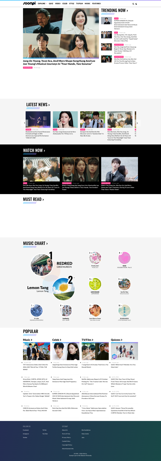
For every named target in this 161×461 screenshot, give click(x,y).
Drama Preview (28, 67)
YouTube (45, 434)
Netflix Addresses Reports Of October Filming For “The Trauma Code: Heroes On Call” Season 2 (95, 381)
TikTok (44, 430)
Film (116, 32)
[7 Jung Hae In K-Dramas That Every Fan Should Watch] (95, 351)
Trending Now (113, 10)
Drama (83, 129)
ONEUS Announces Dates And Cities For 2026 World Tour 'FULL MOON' (35, 409)
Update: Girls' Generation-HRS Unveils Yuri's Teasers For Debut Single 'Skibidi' (36, 395)
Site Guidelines (86, 430)
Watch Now (33, 150)
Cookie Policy (66, 441)
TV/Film (86, 339)
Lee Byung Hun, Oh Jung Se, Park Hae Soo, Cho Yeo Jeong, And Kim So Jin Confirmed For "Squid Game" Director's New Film (126, 38)
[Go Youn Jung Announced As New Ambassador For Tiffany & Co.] (65, 119)
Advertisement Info (68, 448)
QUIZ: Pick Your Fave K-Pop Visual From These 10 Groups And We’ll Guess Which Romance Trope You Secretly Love (124, 382)
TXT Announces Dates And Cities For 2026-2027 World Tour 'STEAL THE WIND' (35, 367)
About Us (65, 430)
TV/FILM (79, 4)
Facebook (26, 430)
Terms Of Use (66, 434)
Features (96, 4)
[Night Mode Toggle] (136, 4)
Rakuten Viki (84, 455)
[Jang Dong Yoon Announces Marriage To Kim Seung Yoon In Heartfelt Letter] (65, 351)
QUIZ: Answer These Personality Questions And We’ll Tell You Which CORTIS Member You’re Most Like (123, 410)
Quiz (51, 4)
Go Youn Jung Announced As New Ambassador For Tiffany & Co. (64, 133)
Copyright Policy (67, 445)
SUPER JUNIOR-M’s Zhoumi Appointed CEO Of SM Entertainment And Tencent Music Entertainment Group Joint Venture (125, 24)
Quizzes (115, 339)
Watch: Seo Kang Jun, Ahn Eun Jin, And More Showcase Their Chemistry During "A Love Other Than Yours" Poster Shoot (117, 187)
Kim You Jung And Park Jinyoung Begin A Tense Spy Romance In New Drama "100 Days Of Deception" (125, 50)
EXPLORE (41, 4)
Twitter (25, 437)
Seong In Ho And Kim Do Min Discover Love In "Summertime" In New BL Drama (92, 134)
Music (87, 4)
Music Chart (34, 243)
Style (71, 4)
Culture (28, 129)
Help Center (85, 434)
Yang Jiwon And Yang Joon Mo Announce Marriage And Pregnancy (64, 380)
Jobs (83, 437)
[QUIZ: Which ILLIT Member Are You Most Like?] (124, 351)
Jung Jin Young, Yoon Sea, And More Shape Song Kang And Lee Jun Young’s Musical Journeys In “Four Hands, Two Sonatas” (59, 62)
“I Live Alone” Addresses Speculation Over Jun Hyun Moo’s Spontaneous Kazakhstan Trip (94, 410)
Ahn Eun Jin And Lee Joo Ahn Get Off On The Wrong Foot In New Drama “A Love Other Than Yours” (125, 61)
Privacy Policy (66, 437)
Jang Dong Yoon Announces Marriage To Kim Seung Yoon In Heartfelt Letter (65, 366)
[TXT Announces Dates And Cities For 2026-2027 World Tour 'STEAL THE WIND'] (36, 351)
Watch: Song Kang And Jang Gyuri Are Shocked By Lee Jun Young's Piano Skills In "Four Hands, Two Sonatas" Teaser (80, 187)
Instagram (26, 434)
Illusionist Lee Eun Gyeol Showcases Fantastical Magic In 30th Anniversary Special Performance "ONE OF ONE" (38, 135)
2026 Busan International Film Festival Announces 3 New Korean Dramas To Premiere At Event (94, 396)
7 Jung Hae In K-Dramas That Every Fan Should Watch (95, 366)
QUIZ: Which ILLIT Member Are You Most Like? (123, 366)
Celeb (64, 4)
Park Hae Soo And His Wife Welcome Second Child (65, 409)
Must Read (32, 199)
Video (57, 4)
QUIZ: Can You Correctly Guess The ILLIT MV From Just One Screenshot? (123, 395)
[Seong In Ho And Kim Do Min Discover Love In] (92, 119)
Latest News (36, 104)
